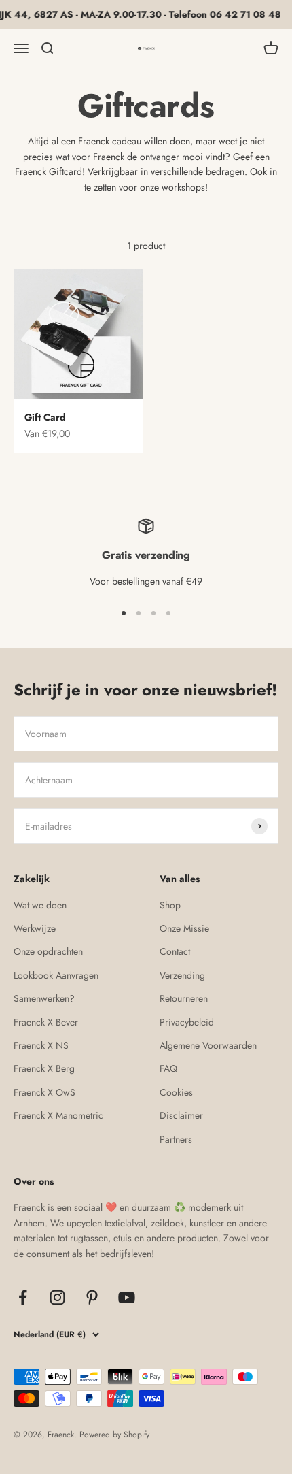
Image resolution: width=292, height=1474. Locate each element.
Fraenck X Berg (44, 1068)
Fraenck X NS (41, 1045)
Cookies (176, 1092)
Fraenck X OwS (44, 1092)
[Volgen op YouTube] (126, 1297)
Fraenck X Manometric (58, 1115)
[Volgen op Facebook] (23, 1297)
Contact (175, 951)
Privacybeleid (187, 1022)
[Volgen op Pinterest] (92, 1297)
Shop (170, 905)
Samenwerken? (44, 998)
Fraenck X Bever (46, 1022)
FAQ (168, 1068)
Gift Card (45, 417)
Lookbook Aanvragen (56, 975)
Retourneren (184, 998)
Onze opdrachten (48, 951)
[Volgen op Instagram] (57, 1297)
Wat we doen (40, 905)
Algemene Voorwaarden (208, 1045)
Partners (176, 1139)
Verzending (182, 975)
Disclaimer (181, 1115)
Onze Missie (184, 928)
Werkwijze (35, 928)
